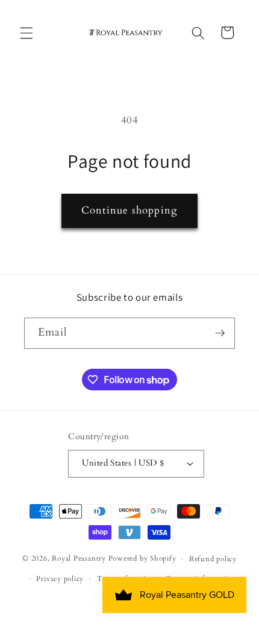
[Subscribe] (219, 333)
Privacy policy (60, 578)
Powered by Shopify (142, 559)
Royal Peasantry (79, 559)
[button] (26, 32)
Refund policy (213, 559)
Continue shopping (129, 210)
